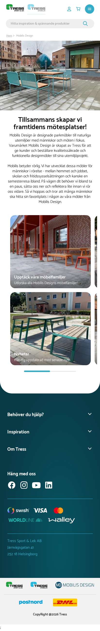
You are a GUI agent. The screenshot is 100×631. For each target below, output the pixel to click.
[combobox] (46, 23)
